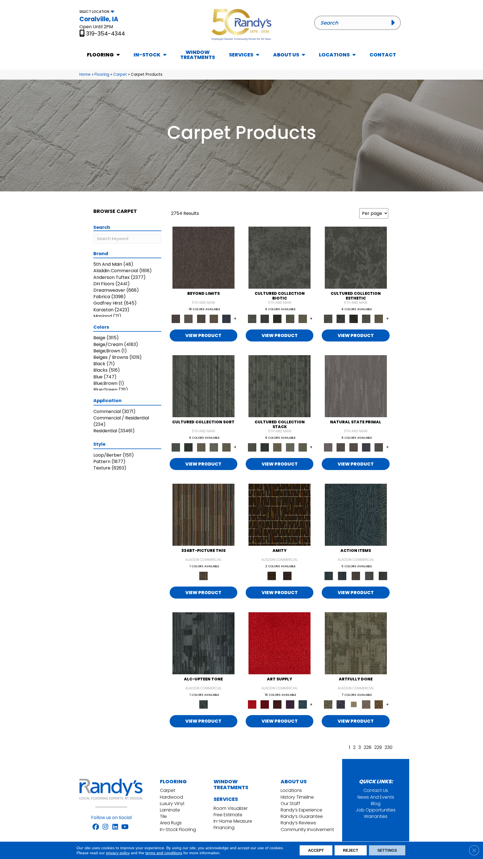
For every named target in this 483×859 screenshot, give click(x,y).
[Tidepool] (356, 514)
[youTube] (125, 827)
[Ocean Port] (342, 575)
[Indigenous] (353, 447)
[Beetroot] (277, 704)
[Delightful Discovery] (356, 643)
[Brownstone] (356, 575)
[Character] (264, 318)
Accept (316, 850)
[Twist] (226, 447)
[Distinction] (302, 318)
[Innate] (366, 447)
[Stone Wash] (302, 704)
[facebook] (96, 827)
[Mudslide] (203, 514)
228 (367, 747)
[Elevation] (201, 318)
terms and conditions (163, 853)
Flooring (101, 74)
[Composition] (290, 318)
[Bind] (203, 386)
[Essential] (340, 447)
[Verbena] (290, 704)
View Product (203, 335)
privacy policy (118, 853)
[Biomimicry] (279, 257)
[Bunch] (188, 447)
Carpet (120, 74)
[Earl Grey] (369, 575)
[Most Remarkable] (340, 704)
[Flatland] (226, 318)
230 (388, 747)
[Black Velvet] (287, 575)
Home (85, 74)
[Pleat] (213, 447)
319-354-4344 (105, 33)
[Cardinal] (279, 643)
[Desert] (188, 318)
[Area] (203, 257)
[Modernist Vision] (353, 704)
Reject (350, 850)
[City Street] (383, 575)
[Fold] (201, 447)
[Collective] (277, 318)
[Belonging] (356, 386)
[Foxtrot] (203, 643)
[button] (394, 22)
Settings (387, 850)
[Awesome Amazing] (366, 704)
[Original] (378, 447)
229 (378, 747)
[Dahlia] (264, 704)
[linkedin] (115, 827)
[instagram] (105, 827)
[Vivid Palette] (378, 704)
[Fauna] (213, 318)
